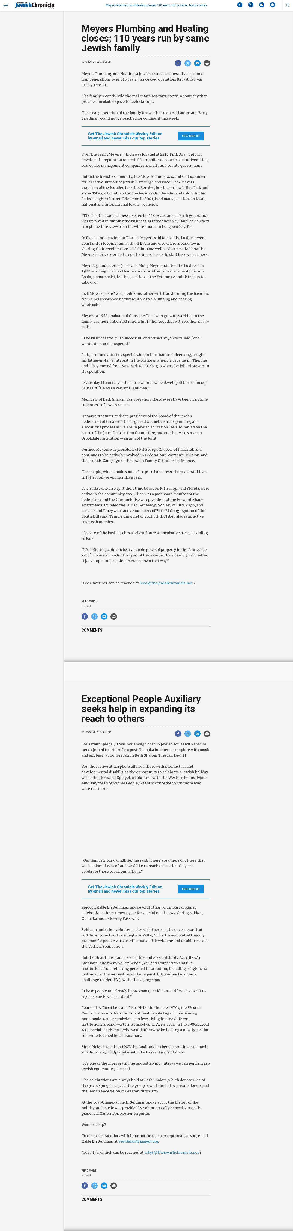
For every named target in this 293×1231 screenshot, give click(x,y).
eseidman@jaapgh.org (138, 1141)
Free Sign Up (190, 136)
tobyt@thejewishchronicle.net (171, 1152)
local (88, 606)
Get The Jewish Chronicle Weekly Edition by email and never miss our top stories (125, 136)
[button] (287, 5)
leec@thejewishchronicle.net (166, 582)
